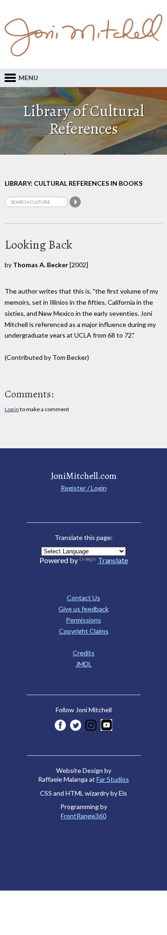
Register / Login (84, 488)
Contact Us (83, 598)
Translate (113, 560)
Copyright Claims (84, 631)
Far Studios (112, 779)
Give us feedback (83, 609)
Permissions (83, 620)
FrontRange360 (83, 816)
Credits (84, 653)
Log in (12, 409)
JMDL (84, 664)
